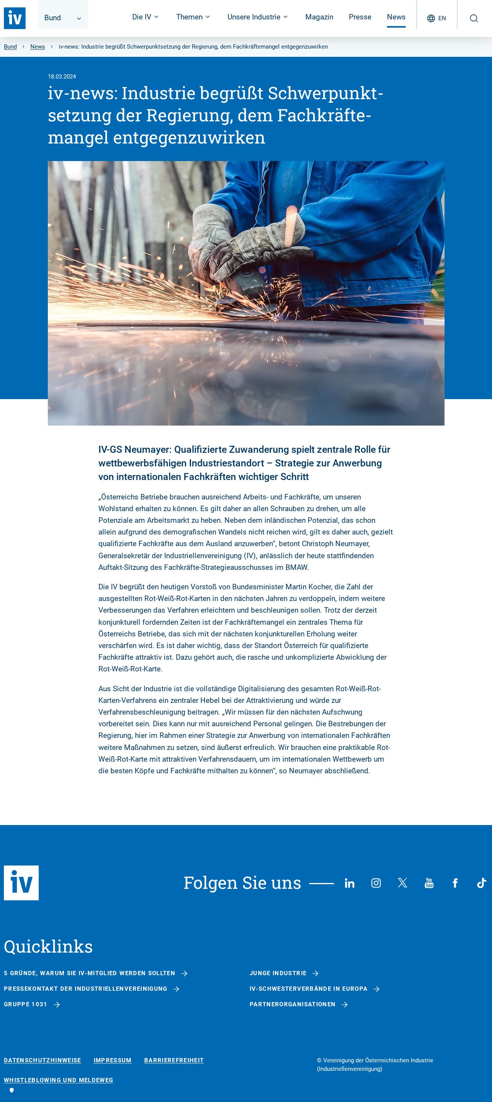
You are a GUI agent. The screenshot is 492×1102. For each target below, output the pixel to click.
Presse (360, 16)
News (396, 16)
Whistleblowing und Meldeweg (58, 1080)
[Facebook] (455, 883)
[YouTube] (429, 883)
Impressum (113, 1060)
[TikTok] (482, 883)
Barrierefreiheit (174, 1060)
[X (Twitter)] (402, 883)
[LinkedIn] (349, 883)
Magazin (319, 16)
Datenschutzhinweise (42, 1060)
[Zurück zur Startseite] (15, 18)
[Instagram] (376, 883)
